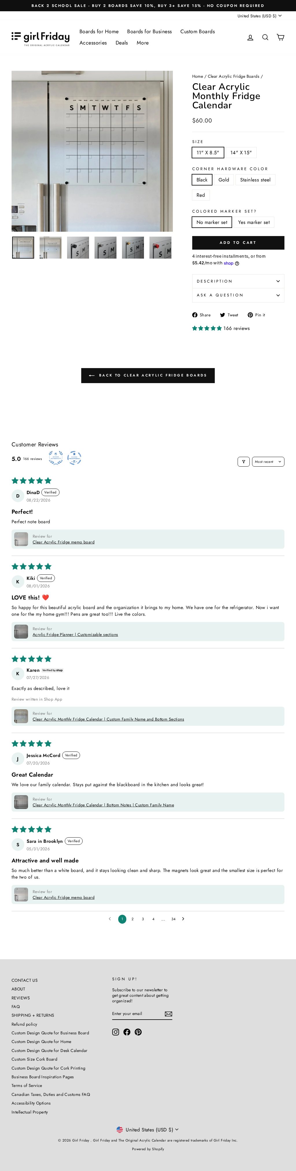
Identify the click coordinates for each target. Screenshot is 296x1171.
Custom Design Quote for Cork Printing (49, 1068)
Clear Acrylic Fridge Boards (233, 76)
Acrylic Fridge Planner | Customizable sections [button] (75, 634)
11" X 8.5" (208, 152)
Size (198, 141)
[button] (208, 328)
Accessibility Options (31, 1103)
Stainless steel (255, 179)
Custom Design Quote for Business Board (50, 1033)
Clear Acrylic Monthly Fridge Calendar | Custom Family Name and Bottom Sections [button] (108, 719)
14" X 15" (241, 152)
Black (202, 179)
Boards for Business (149, 31)
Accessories (93, 43)
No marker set (212, 222)
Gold (224, 179)
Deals (122, 43)
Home (197, 76)
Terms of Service (27, 1085)
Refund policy (24, 1024)
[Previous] (20, 151)
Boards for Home (99, 31)
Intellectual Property (30, 1112)
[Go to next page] (184, 919)
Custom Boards (197, 31)
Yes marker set (254, 222)
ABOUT (18, 989)
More (143, 43)
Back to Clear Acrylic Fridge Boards (152, 375)
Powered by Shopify (148, 1149)
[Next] (164, 151)
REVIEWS (21, 998)
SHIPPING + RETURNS (33, 1015)
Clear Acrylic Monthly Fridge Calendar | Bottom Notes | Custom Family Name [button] (103, 805)
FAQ (16, 1006)
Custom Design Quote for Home (41, 1041)
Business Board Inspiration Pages (43, 1077)
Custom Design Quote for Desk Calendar (50, 1050)
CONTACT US (25, 980)
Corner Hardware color (230, 169)
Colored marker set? (225, 211)
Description (215, 281)
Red (201, 195)
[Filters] (244, 462)
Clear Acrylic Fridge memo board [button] (64, 542)
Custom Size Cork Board (34, 1059)
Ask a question (220, 295)
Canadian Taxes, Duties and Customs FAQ (51, 1094)
